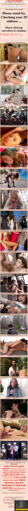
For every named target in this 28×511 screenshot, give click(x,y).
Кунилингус (6, 35)
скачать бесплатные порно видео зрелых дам (14, 473)
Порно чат (13, 6)
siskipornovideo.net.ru (18, 2)
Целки (12, 35)
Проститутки (19, 6)
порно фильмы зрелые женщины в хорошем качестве (14, 484)
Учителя (21, 35)
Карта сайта (12, 506)
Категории (8, 6)
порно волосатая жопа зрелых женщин (17, 470)
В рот (16, 35)
